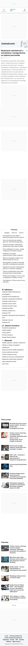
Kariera (12, 639)
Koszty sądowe (6, 332)
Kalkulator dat (6, 322)
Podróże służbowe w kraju (9, 354)
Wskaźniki (8, 340)
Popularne (6, 232)
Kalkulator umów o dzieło (9, 303)
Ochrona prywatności (15, 636)
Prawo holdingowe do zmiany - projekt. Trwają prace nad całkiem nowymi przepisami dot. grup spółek (13, 250)
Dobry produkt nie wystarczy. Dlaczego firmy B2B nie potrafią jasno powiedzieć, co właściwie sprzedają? (14, 263)
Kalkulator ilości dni (7, 320)
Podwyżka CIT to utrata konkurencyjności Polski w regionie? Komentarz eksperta (13, 254)
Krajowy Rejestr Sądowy (9, 337)
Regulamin (6, 639)
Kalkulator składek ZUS (8, 310)
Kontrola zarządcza (7, 335)
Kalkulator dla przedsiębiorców (10, 296)
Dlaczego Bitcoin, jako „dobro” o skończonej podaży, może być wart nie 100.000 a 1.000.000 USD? (13, 236)
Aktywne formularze (12, 325)
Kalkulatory (8, 290)
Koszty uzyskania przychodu (10, 352)
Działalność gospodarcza (9, 328)
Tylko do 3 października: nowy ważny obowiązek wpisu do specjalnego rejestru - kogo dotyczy (13, 272)
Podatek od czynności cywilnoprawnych (13, 356)
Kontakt (21, 639)
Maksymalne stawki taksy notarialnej (12, 359)
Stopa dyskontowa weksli (9, 361)
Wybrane (21, 232)
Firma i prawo (6, 419)
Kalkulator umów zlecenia (9, 301)
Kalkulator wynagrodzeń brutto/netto (12, 299)
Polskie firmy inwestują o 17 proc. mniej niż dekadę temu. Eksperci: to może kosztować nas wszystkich (14, 276)
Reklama (8, 641)
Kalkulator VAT (6, 313)
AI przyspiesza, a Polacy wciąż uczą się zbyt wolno (14, 281)
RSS (17, 639)
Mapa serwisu (16, 641)
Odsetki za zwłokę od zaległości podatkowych (11, 346)
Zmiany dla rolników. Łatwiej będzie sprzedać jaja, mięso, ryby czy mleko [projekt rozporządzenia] (13, 245)
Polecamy (4, 542)
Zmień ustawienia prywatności (13, 637)
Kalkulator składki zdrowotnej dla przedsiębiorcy (11, 293)
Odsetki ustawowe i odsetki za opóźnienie (13, 342)
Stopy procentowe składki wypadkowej (13, 349)
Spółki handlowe (6, 330)
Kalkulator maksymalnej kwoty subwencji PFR (13, 316)
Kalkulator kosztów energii (9, 306)
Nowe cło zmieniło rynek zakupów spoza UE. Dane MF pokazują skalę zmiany (13, 241)
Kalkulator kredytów (7, 308)
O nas (6, 636)
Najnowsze (14, 232)
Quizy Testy (5, 364)
